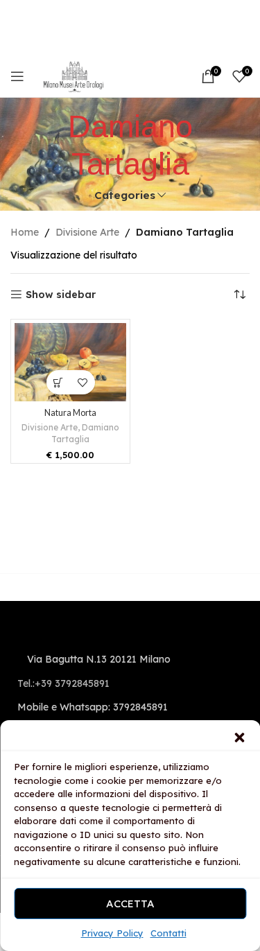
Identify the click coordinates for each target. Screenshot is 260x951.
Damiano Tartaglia (85, 433)
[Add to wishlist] (83, 382)
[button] (239, 737)
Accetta (130, 903)
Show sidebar (61, 295)
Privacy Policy (112, 933)
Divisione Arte (87, 232)
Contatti (168, 933)
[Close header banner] (242, 14)
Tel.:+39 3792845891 (63, 683)
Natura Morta (70, 413)
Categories (124, 195)
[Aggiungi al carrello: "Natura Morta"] (58, 382)
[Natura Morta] (70, 362)
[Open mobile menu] (17, 76)
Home (24, 232)
